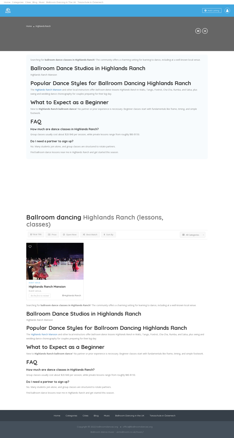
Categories (18, 2)
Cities (28, 2)
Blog (34, 2)
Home (7, 2)
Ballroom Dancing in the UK (61, 2)
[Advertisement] (117, 181)
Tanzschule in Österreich (90, 2)
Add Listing (213, 10)
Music (42, 2)
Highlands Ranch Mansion (43, 74)
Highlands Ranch (72, 295)
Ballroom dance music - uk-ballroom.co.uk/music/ (117, 432)
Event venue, (35, 291)
